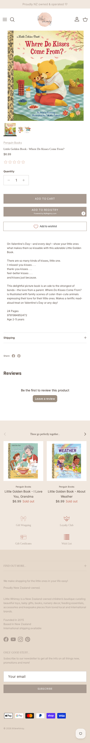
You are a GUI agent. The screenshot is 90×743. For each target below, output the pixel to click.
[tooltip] (83, 213)
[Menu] (5, 19)
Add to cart (45, 198)
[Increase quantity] (25, 180)
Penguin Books (12, 142)
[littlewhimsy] (45, 19)
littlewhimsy (18, 728)
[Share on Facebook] (13, 355)
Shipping (9, 337)
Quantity (8, 171)
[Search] (14, 19)
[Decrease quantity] (7, 180)
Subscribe (45, 688)
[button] (45, 212)
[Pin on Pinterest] (19, 355)
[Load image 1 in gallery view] (45, 76)
